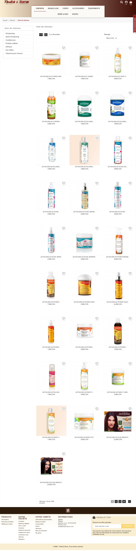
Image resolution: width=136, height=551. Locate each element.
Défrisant (9, 47)
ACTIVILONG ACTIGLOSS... (51, 392)
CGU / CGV (22, 526)
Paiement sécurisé (24, 530)
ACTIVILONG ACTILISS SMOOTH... (118, 437)
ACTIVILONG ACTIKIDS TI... (85, 392)
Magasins (22, 539)
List (46, 35)
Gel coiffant (10, 50)
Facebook (68, 511)
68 (124, 501)
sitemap (21, 537)
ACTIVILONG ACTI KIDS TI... (118, 76)
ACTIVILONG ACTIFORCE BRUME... (118, 257)
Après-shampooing (12, 37)
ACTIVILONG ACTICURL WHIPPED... (84, 257)
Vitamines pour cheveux (14, 53)
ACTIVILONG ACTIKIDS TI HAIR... (118, 392)
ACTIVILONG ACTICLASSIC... (84, 121)
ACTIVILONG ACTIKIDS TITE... (84, 437)
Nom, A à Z (111, 38)
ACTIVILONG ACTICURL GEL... (118, 166)
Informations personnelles (44, 519)
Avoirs (37, 526)
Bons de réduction (41, 530)
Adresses (38, 528)
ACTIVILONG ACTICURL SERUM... (84, 212)
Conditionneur (11, 40)
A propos (21, 528)
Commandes (40, 524)
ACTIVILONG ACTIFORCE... (51, 302)
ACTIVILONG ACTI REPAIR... (51, 121)
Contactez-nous (23, 534)
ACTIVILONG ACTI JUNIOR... (84, 76)
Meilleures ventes (7, 524)
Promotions (5, 519)
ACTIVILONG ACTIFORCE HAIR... (84, 302)
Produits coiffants (12, 43)
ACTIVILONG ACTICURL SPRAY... (51, 257)
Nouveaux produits (7, 521)
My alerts (38, 533)
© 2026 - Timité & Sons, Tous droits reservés (68, 546)
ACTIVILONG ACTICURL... (51, 212)
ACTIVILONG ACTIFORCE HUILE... (118, 302)
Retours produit (40, 521)
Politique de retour (24, 532)
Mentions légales (24, 523)
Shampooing (10, 33)
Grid (41, 34)
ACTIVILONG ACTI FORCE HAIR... (51, 76)
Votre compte (43, 517)
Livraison (21, 521)
